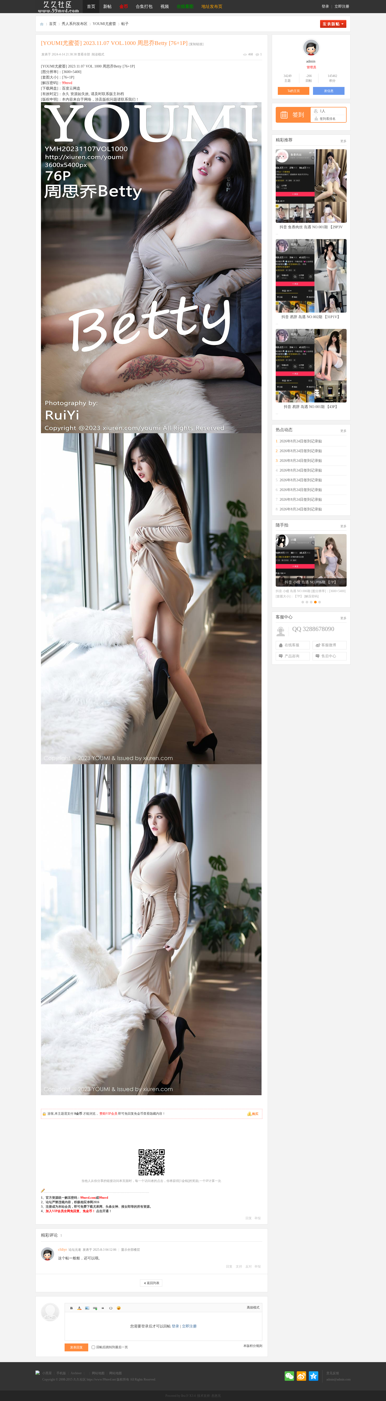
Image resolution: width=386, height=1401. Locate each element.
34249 (287, 76)
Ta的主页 (294, 91)
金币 (123, 6)
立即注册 (342, 6)
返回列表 (153, 1283)
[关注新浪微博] (301, 1376)
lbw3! (185, 1396)
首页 (91, 6)
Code (110, 1308)
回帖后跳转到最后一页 (112, 1347)
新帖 (107, 6)
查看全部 (83, 54)
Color (79, 1308)
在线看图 (185, 6)
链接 (110, 1181)
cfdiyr (62, 1250)
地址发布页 (211, 6)
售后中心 (328, 656)
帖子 (125, 24)
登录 (325, 6)
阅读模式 (98, 54)
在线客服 (292, 645)
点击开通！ (104, 1211)
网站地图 (98, 1373)
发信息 (328, 91)
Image (87, 1308)
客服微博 (328, 645)
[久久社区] (59, 6)
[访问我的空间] (311, 55)
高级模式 (253, 1307)
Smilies (118, 1308)
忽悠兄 (216, 1396)
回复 (249, 1218)
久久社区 (42, 24)
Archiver (76, 1373)
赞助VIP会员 (108, 1113)
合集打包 (144, 6)
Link (95, 1308)
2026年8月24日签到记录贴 (301, 441)
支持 (239, 1266)
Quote (103, 1308)
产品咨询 (292, 656)
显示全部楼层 (130, 1250)
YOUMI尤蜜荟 (104, 24)
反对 (249, 1266)
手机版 (61, 1373)
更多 (343, 141)
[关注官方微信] (289, 1376)
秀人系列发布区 (74, 24)
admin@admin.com (338, 1379)
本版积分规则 (252, 1346)
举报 (257, 1218)
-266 (309, 76)
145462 (332, 76)
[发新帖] (333, 24)
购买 (255, 1114)
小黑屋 (47, 1373)
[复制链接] (196, 44)
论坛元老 (75, 1250)
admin (310, 61)
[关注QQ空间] (313, 1376)
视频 (164, 6)
